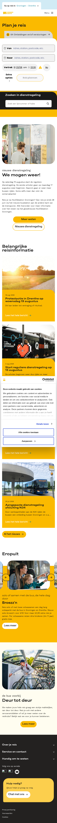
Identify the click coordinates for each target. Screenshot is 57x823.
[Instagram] (10, 772)
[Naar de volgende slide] (51, 577)
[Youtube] (17, 772)
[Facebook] (4, 772)
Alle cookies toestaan (28, 432)
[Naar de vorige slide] (6, 577)
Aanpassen (27, 441)
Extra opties (8, 76)
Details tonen (42, 424)
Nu (46, 67)
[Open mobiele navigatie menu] (52, 12)
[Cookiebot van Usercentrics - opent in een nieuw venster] (42, 379)
